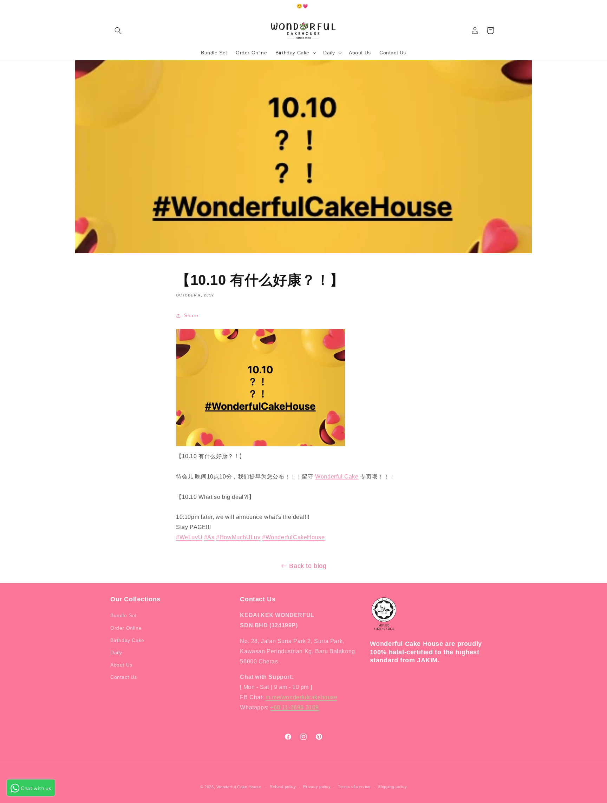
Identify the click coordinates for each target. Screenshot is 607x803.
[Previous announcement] (112, 6)
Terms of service (354, 786)
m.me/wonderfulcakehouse (302, 697)
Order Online (126, 628)
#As (209, 537)
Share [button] (191, 315)
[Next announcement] (494, 6)
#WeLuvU (189, 537)
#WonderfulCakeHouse (293, 537)
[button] (118, 30)
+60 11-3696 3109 (294, 707)
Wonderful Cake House (238, 787)
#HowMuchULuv (238, 537)
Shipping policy (392, 786)
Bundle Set (123, 615)
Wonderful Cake (336, 477)
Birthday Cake (127, 640)
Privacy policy (317, 786)
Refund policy (283, 786)
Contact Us (123, 677)
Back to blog (307, 565)
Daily (116, 652)
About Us (121, 665)
